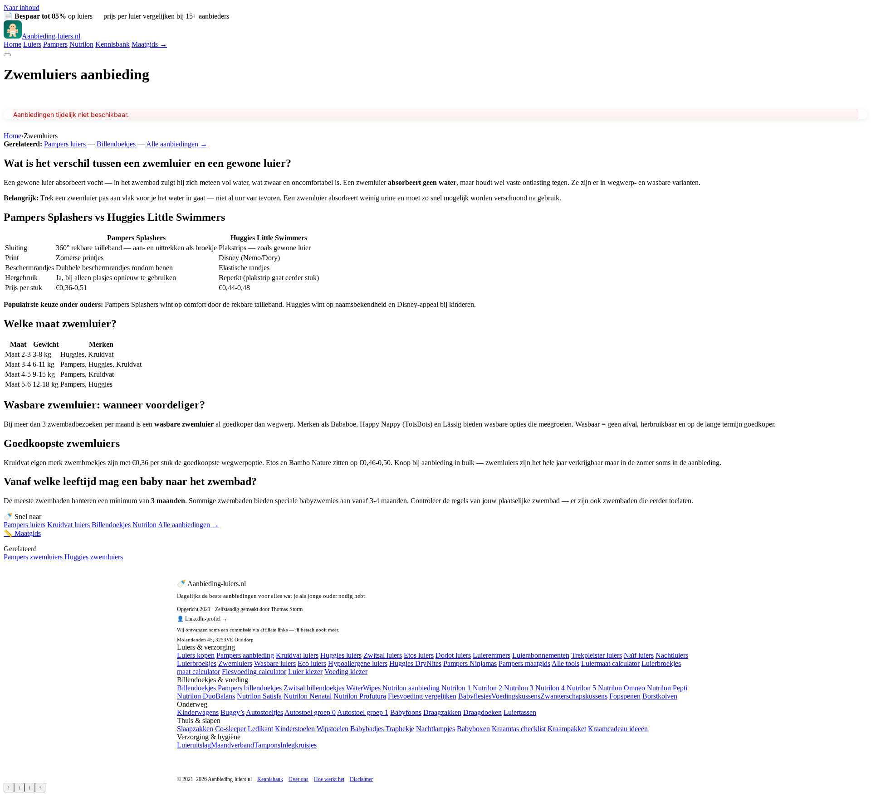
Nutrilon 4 (550, 688)
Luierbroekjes (196, 663)
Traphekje (400, 729)
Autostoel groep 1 (362, 712)
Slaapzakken (195, 729)
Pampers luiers (65, 144)
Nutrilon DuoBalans (206, 696)
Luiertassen (520, 712)
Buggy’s (232, 712)
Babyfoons (405, 712)
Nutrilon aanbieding (411, 688)
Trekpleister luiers (596, 655)
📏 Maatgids (22, 533)
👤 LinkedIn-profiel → (202, 619)
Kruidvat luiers (68, 525)
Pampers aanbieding (245, 655)
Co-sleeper (230, 729)
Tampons (267, 745)
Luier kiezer (305, 671)
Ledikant (260, 729)
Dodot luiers (453, 655)
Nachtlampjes (435, 729)
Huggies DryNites (415, 663)
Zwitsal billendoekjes (314, 688)
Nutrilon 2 (487, 688)
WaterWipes (363, 688)
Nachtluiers (672, 655)
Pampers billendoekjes (250, 688)
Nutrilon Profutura (359, 696)
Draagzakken (442, 712)
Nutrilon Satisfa (259, 696)
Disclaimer (361, 779)
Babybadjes (367, 729)
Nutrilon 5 (581, 688)
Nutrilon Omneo (621, 688)
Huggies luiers (341, 655)
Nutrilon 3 (518, 688)
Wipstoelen (332, 729)
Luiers (32, 44)
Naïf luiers (639, 655)
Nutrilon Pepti (667, 688)
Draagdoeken (482, 712)
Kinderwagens (198, 712)
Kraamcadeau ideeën (618, 729)
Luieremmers (491, 655)
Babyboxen (473, 729)
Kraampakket (567, 729)
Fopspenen (625, 696)
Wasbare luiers (275, 663)
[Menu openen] (7, 54)
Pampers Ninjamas (470, 663)
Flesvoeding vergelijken (422, 696)
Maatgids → (149, 44)
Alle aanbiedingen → (176, 144)
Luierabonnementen (540, 655)
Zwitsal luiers (382, 655)
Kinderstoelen (295, 729)
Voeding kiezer (345, 671)
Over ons (298, 779)
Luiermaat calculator (610, 663)
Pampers (55, 44)
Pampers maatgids (524, 663)
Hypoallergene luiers (357, 663)
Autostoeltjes (264, 712)
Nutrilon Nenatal (308, 696)
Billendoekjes (116, 144)
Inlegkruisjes (298, 745)
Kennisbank (112, 44)
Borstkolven (659, 696)
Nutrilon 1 (456, 688)
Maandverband (232, 745)
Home (12, 44)
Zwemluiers (235, 663)
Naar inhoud (21, 7)
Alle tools (565, 663)
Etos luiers (419, 655)
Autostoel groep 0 (310, 712)
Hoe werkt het (329, 779)
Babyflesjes (474, 696)
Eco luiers (312, 663)
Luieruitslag (194, 745)
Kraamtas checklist (519, 729)
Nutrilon (81, 44)
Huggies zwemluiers (93, 557)
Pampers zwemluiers (33, 557)
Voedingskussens (515, 696)
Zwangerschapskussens (573, 696)
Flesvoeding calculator (254, 671)
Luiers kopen (196, 655)
